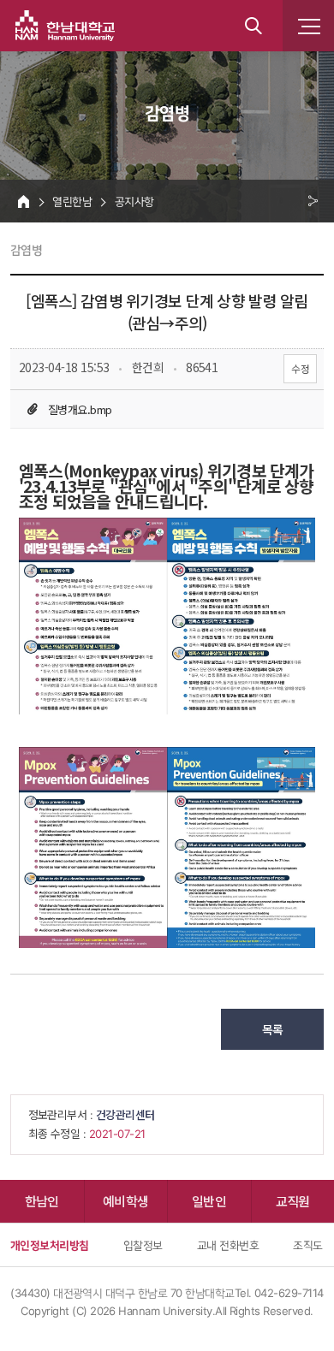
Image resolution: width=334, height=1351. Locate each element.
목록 (272, 1029)
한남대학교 (65, 25)
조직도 (307, 1245)
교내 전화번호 (228, 1245)
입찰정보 (143, 1245)
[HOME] (23, 201)
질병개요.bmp (80, 409)
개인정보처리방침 (49, 1245)
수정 (300, 368)
